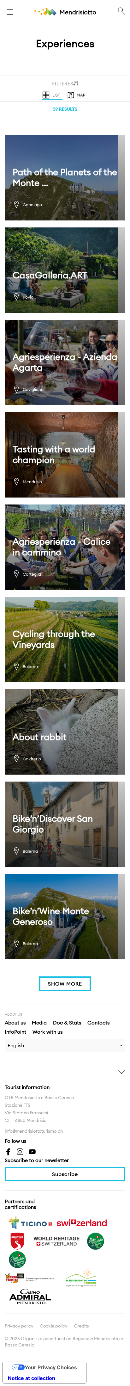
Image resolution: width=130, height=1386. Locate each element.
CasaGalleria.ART (65, 270)
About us (15, 1022)
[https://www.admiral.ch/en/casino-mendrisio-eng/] (30, 1296)
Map (81, 95)
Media (39, 1022)
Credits (81, 1326)
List (56, 95)
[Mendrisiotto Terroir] (81, 1277)
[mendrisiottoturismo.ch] (10, 11)
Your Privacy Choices (51, 1367)
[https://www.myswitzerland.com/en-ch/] (81, 1222)
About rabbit (65, 732)
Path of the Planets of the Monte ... (65, 177)
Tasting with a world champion (65, 455)
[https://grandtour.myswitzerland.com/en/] (17, 1240)
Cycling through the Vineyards (65, 639)
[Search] (121, 11)
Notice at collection (31, 1378)
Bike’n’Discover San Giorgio (65, 824)
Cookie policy (54, 1326)
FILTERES (62, 83)
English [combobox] (16, 1045)
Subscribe (65, 1174)
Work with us (47, 1032)
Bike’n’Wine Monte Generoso (65, 916)
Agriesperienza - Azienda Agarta (65, 362)
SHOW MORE (65, 984)
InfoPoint (15, 1032)
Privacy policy (19, 1326)
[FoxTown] (30, 1277)
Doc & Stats (67, 1022)
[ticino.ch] (30, 1222)
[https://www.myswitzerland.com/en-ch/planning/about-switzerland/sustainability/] (95, 1240)
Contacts (98, 1022)
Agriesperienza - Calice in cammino (65, 547)
